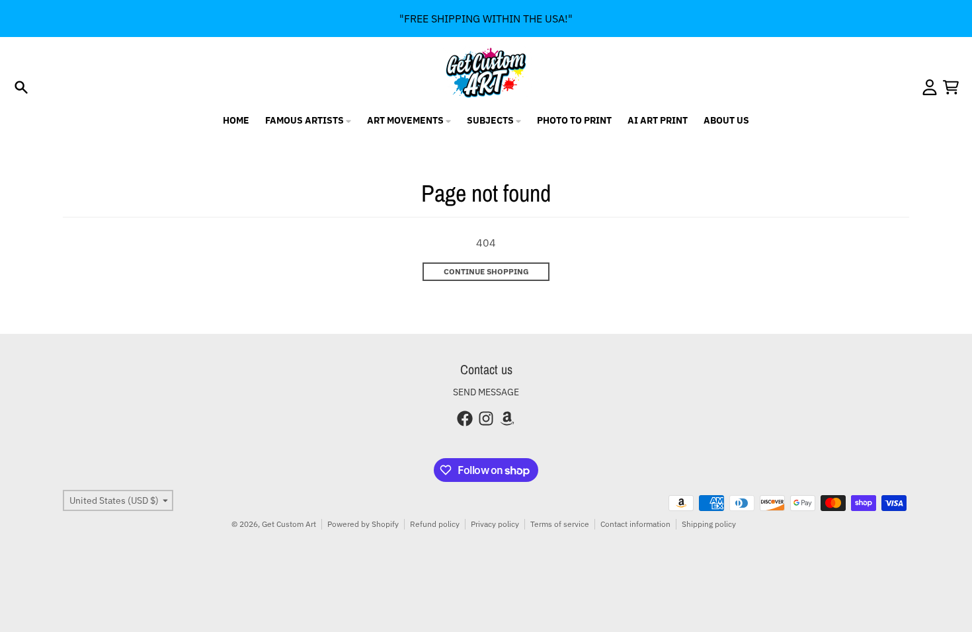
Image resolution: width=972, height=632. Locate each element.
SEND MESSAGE (486, 392)
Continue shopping (486, 271)
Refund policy (435, 524)
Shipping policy (709, 524)
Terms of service (559, 524)
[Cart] (951, 87)
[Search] (21, 87)
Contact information (635, 524)
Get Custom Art (289, 524)
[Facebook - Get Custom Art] (465, 418)
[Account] (930, 87)
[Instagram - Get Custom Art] (486, 418)
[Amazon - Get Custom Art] (507, 418)
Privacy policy (495, 524)
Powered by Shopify (363, 524)
